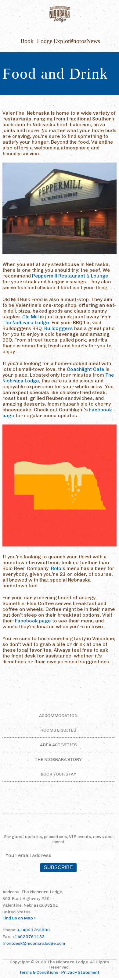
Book (26, 41)
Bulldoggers (58, 328)
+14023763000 (33, 930)
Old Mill (30, 317)
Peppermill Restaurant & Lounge (70, 276)
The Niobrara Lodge (25, 322)
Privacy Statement (80, 972)
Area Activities (58, 744)
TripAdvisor (69, 804)
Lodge (43, 41)
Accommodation (58, 715)
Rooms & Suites (58, 730)
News (92, 41)
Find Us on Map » (19, 918)
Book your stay (58, 774)
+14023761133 (28, 936)
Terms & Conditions (38, 972)
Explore (59, 41)
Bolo (56, 568)
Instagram (56, 804)
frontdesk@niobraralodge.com (33, 943)
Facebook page (33, 621)
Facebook (45, 804)
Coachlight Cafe (85, 369)
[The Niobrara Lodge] (59, 15)
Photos (76, 41)
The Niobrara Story (58, 759)
